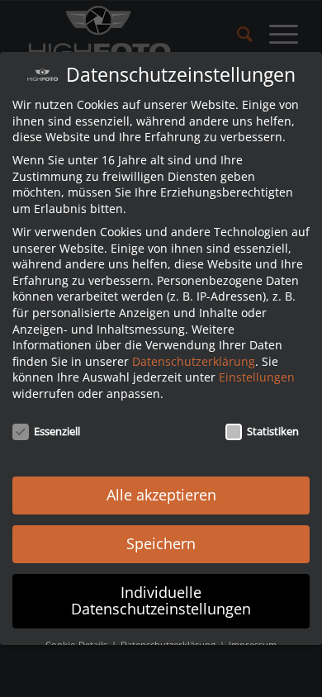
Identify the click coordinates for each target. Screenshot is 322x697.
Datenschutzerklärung (193, 361)
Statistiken (273, 431)
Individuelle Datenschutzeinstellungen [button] (161, 600)
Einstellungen (257, 377)
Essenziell (57, 431)
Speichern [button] (161, 543)
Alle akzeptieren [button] (161, 495)
